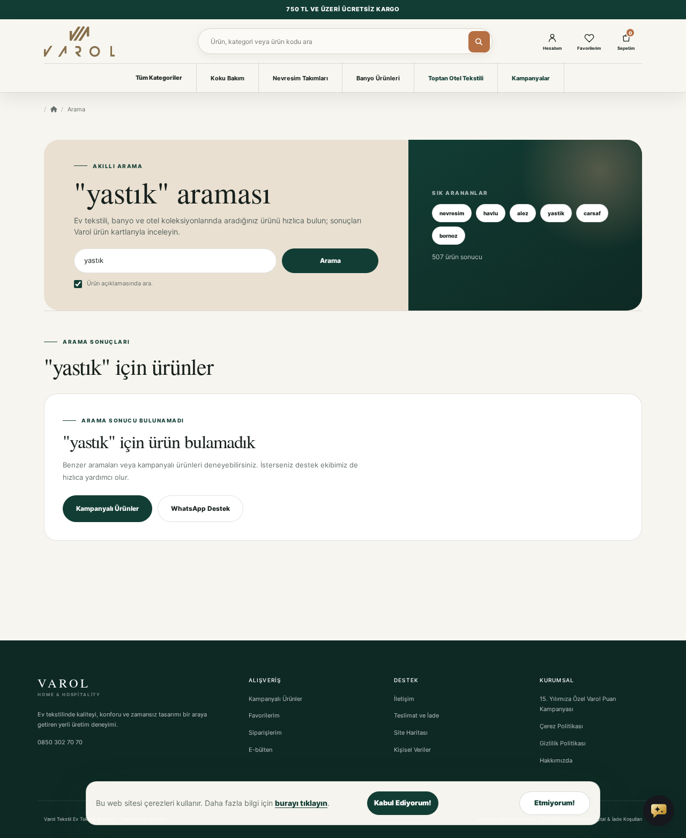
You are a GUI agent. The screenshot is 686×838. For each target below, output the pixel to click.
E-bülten (260, 749)
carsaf (592, 213)
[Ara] (479, 41)
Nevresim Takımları (300, 78)
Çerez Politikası (561, 726)
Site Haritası (411, 732)
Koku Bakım (227, 78)
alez (522, 213)
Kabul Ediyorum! (402, 802)
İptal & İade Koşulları (619, 819)
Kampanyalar (531, 78)
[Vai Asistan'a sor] (658, 810)
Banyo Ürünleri (378, 78)
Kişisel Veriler (412, 749)
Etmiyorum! (554, 802)
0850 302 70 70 (60, 742)
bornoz (448, 235)
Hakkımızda (556, 760)
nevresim (451, 213)
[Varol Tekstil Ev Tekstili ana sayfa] (79, 41)
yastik (556, 213)
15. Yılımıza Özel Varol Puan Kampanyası (578, 704)
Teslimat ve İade (416, 715)
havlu (490, 213)
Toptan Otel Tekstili (455, 78)
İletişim (404, 699)
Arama (330, 260)
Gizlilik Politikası (563, 743)
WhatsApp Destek (200, 508)
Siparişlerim (265, 732)
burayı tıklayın (301, 802)
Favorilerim (264, 715)
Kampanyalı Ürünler (107, 508)
